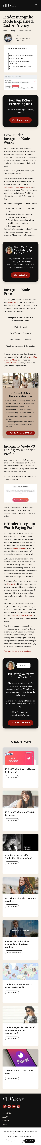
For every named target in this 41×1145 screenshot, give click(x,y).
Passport (11, 584)
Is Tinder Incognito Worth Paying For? (20, 67)
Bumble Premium (11, 363)
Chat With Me (20, 275)
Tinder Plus (13, 302)
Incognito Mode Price (16, 58)
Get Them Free (20, 120)
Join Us (6, 1117)
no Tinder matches (18, 548)
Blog (13, 31)
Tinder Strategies (25, 31)
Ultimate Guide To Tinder (21, 615)
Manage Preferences (15, 1141)
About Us (7, 1113)
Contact (6, 1120)
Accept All (29, 1141)
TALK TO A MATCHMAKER (20, 433)
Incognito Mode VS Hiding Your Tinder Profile (19, 62)
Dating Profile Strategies (14, 952)
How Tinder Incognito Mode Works (21, 55)
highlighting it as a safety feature (18, 187)
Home (5, 31)
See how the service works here (17, 651)
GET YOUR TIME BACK (20, 723)
